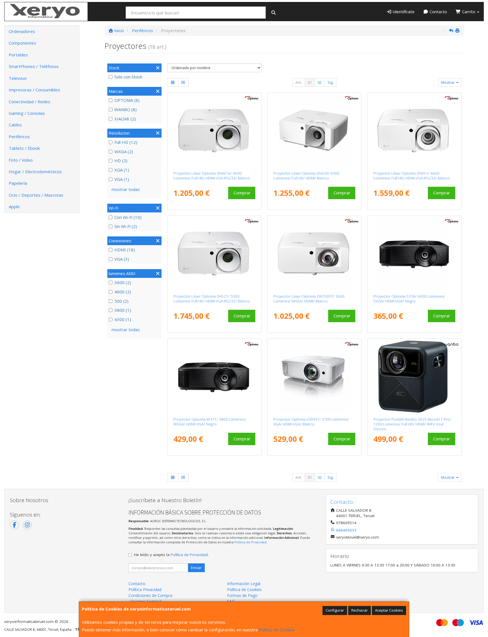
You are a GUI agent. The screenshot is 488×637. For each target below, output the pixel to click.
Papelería (18, 183)
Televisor (18, 78)
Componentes (22, 43)
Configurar (335, 610)
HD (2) (120, 160)
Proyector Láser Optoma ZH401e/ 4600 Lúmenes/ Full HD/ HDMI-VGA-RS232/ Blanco (211, 176)
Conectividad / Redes (29, 101)
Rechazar (359, 610)
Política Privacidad (145, 589)
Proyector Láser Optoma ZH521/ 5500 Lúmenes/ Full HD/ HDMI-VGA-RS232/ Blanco (211, 299)
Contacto (437, 11)
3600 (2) (122, 282)
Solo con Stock (128, 77)
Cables (15, 125)
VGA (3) (121, 259)
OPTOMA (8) (127, 100)
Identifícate (403, 11)
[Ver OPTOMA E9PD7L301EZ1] (314, 131)
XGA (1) (121, 170)
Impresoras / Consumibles (34, 90)
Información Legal (243, 583)
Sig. (331, 82)
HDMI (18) (124, 249)
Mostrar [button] (448, 82)
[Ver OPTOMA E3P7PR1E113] (214, 254)
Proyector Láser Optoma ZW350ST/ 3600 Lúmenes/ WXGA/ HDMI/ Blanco (309, 299)
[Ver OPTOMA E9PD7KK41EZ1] (314, 254)
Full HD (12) (125, 142)
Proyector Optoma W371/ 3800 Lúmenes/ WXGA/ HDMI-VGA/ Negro (209, 422)
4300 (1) (122, 319)
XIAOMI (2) (125, 119)
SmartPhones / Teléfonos (34, 66)
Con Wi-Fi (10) (127, 217)
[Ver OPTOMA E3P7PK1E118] (414, 131)
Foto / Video (21, 160)
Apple (14, 206)
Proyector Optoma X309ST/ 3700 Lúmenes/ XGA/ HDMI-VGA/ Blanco (311, 422)
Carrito (468, 11)
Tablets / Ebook (24, 148)
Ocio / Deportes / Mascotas (36, 195)
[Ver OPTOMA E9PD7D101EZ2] (414, 254)
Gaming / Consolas (27, 113)
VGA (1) (121, 179)
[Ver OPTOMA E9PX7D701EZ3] (214, 377)
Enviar (196, 567)
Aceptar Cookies (389, 610)
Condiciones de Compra (150, 595)
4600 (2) (122, 292)
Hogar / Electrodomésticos (35, 171)
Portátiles (18, 55)
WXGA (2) (123, 151)
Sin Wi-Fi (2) (125, 226)
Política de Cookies (277, 629)
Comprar (242, 193)
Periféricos (19, 136)
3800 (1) (122, 310)
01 (310, 82)
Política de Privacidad (250, 542)
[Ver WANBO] (414, 377)
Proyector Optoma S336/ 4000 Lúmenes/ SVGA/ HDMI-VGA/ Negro (409, 299)
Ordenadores (22, 31)
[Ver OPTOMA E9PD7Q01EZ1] (314, 377)
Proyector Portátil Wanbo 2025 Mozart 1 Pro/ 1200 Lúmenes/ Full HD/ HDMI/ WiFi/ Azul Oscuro (412, 424)
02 (320, 82)
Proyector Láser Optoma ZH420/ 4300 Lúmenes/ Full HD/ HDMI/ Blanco (306, 176)
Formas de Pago (242, 595)
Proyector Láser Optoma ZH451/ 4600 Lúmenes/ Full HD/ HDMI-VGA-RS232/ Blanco (411, 176)
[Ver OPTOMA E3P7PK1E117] (214, 131)
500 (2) (121, 301)
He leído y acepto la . (171, 554)
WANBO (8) (125, 109)
